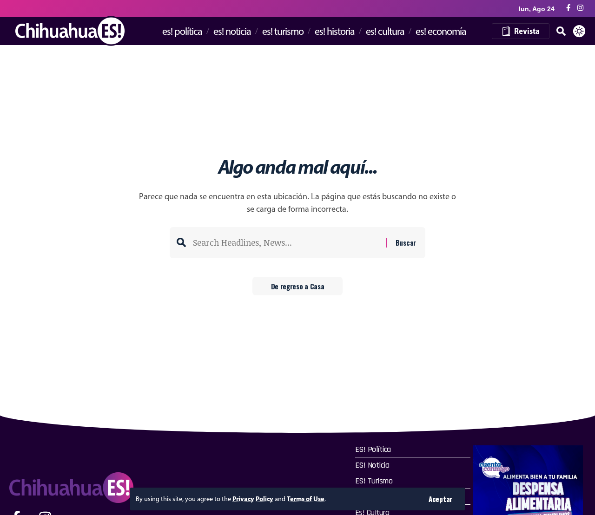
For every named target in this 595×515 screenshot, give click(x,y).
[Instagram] (580, 8)
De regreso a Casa (297, 286)
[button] (440, 499)
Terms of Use (305, 499)
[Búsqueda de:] (286, 242)
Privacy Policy (252, 499)
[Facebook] (568, 8)
